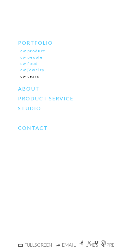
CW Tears (30, 76)
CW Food (29, 63)
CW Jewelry (32, 69)
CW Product (32, 50)
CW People (31, 57)
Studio (29, 108)
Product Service (45, 98)
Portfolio (35, 43)
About (29, 89)
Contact (33, 128)
